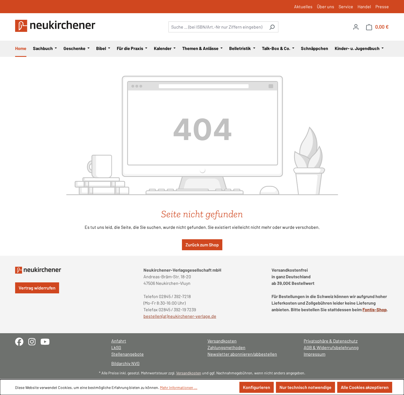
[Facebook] (21, 341)
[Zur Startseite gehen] (56, 26)
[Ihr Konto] (356, 26)
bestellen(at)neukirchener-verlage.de (179, 316)
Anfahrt (118, 340)
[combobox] (217, 26)
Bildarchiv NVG (125, 363)
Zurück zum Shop (202, 244)
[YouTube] (47, 341)
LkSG (116, 347)
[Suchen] (271, 26)
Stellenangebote (127, 354)
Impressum (314, 354)
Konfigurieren (256, 387)
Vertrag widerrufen (37, 287)
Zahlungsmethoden (226, 347)
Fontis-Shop (375, 309)
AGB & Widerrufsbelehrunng (331, 347)
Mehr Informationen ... (178, 387)
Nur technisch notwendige (305, 387)
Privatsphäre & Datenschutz (331, 340)
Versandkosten (222, 340)
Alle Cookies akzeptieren (365, 387)
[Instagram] (34, 341)
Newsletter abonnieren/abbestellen (242, 354)
